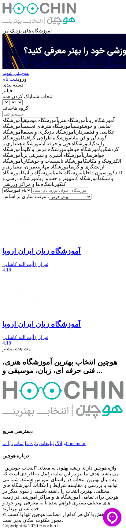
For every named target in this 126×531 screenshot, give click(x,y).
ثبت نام (9, 79)
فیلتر (7, 90)
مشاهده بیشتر (16, 348)
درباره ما (34, 443)
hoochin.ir (76, 443)
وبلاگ (60, 443)
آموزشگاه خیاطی (84, 149)
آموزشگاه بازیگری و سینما (48, 132)
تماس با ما (13, 443)
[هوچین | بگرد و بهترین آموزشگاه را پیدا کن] (39, 25)
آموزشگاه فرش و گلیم (45, 149)
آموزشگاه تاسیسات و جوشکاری (53, 161)
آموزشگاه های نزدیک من (27, 30)
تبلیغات (48, 443)
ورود (22, 79)
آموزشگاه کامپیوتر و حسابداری (69, 178)
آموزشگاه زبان (100, 120)
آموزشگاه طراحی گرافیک (47, 137)
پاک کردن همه (16, 96)
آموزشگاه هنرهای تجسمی (47, 126)
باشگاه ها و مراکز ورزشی (28, 184)
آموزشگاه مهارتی (54, 166)
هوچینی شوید (15, 73)
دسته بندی (12, 84)
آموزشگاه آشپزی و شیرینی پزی (52, 155)
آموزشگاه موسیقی (40, 120)
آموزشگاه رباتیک (38, 172)
